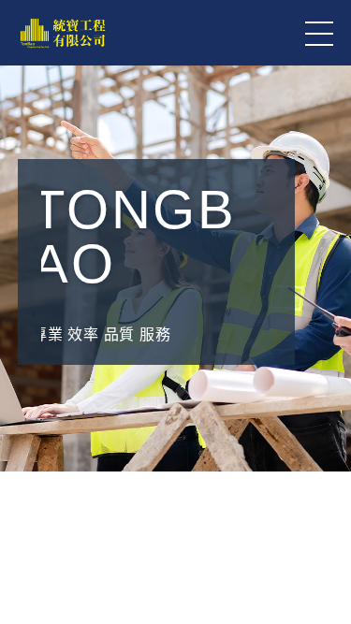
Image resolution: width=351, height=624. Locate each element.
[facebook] (323, 474)
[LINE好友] (323, 380)
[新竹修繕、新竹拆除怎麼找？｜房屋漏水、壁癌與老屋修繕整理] (175, 447)
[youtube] (323, 521)
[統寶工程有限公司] (62, 33)
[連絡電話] (323, 427)
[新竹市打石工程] (175, 544)
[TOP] (323, 568)
